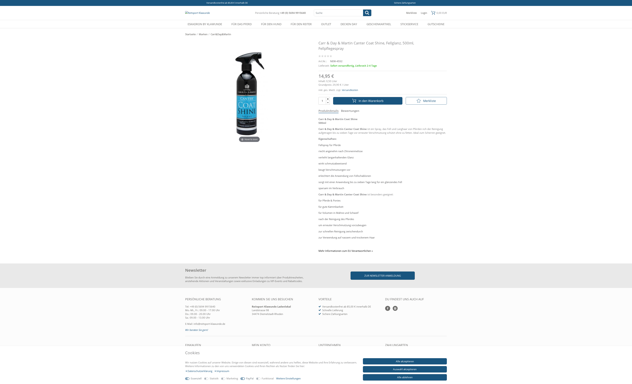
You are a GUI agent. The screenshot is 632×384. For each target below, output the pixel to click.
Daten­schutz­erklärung (200, 371)
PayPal (250, 378)
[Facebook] (387, 308)
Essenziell (196, 378)
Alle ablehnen (405, 377)
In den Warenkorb (371, 101)
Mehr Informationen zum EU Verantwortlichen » (345, 250)
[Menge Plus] (328, 99)
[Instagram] (394, 308)
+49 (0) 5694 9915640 (293, 12)
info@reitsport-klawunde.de (209, 323)
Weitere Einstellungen (288, 378)
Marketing (232, 378)
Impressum (222, 371)
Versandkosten (350, 90)
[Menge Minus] (328, 103)
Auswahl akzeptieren (405, 369)
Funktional (268, 378)
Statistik (214, 378)
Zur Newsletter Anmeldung (382, 275)
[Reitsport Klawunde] (197, 12)
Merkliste (429, 101)
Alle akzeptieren (405, 361)
